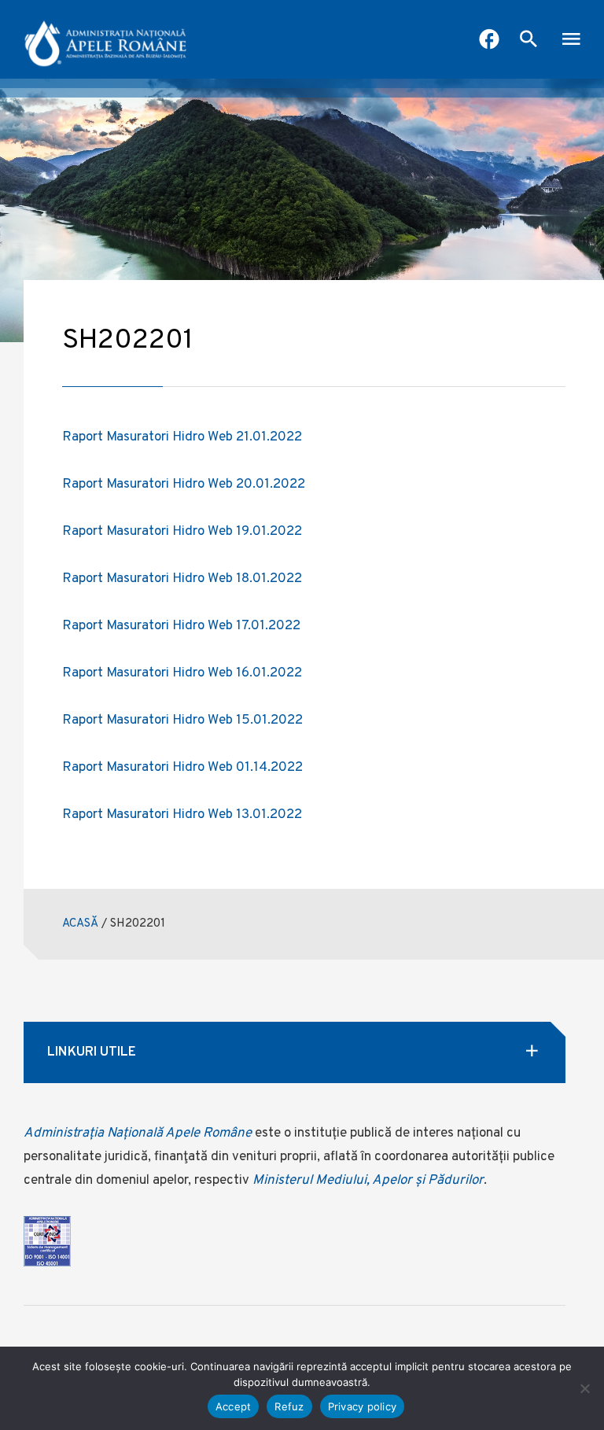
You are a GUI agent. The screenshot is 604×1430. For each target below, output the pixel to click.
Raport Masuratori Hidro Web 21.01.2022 (182, 437)
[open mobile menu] (571, 41)
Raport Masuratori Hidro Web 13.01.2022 (182, 815)
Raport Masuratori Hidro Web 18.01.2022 (182, 579)
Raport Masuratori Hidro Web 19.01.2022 (182, 531)
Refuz (289, 1406)
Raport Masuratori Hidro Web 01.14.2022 (182, 767)
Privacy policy (362, 1406)
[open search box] (528, 41)
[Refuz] (584, 1388)
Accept (233, 1406)
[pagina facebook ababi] (489, 41)
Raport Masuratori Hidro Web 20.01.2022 (183, 484)
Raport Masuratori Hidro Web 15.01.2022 (182, 720)
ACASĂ (80, 923)
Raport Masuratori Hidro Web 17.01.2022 (181, 626)
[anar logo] (106, 39)
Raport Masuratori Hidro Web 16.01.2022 (182, 673)
